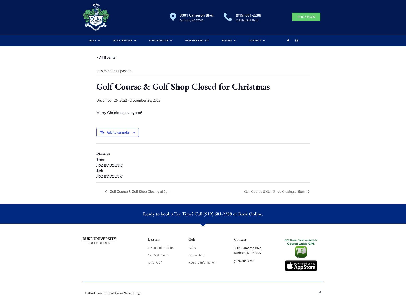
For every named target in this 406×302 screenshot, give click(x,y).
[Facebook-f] (288, 40)
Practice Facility (197, 40)
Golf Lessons (122, 40)
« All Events (105, 57)
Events (227, 40)
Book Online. (250, 214)
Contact (255, 40)
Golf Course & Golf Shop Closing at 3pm (139, 191)
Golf (92, 40)
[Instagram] (297, 40)
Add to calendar (118, 132)
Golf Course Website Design (125, 293)
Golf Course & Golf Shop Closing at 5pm (275, 191)
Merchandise (158, 40)
